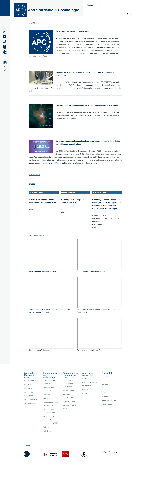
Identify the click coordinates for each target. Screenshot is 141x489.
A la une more (34, 175)
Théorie (64, 209)
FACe (45, 398)
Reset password (108, 404)
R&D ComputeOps (31, 399)
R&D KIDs (28, 384)
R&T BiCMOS (29, 388)
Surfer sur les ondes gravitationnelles (91, 271)
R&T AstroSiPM (30, 380)
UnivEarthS (86, 389)
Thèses (105, 396)
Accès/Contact (107, 376)
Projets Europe (68, 390)
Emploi (104, 392)
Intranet (105, 384)
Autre (31, 209)
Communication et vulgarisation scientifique (70, 383)
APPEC (85, 378)
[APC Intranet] (5, 52)
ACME (84, 393)
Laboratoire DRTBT (50, 423)
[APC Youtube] (5, 37)
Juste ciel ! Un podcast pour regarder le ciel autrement (98, 309)
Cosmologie (97, 224)
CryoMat (46, 394)
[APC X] (5, 31)
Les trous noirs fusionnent (39, 350)
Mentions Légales (109, 400)
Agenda (32, 184)
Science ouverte (69, 401)
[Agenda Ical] (5, 41)
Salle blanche (48, 427)
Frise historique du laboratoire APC (43, 271)
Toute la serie (82, 312)
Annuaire (105, 380)
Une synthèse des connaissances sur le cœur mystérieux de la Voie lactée (87, 105)
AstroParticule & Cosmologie (53, 10)
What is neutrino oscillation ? (88, 350)
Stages (104, 388)
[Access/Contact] (5, 46)
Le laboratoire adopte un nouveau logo (72, 31)
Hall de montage (49, 431)
